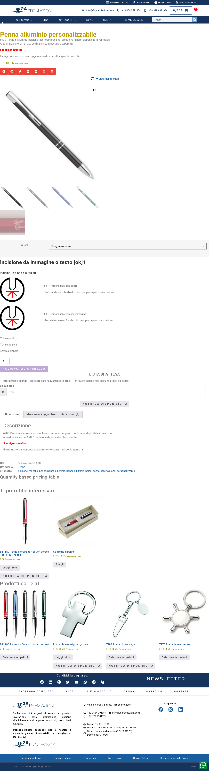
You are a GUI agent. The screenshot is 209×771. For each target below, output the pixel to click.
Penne (21, 467)
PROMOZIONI (164, 2)
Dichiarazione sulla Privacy (175, 758)
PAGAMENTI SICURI (119, 2)
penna (42, 470)
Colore (24, 245)
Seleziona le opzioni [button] (174, 657)
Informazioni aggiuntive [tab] (41, 414)
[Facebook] (161, 709)
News (89, 20)
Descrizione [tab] (12, 414)
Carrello (154, 691)
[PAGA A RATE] (134, 2)
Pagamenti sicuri (63, 758)
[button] (4, 71)
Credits (193, 767)
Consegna (90, 758)
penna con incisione (104, 470)
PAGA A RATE (143, 2)
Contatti (109, 20)
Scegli (60, 564)
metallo (33, 470)
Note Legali (114, 758)
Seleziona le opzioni (15, 657)
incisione (23, 470)
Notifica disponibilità (105, 403)
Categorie (65, 20)
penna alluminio (56, 470)
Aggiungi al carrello (24, 368)
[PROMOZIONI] (155, 2)
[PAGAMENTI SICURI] (107, 2)
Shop (46, 20)
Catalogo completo (36, 691)
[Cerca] (194, 19)
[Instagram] (171, 709)
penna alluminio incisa (78, 470)
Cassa (129, 691)
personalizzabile (126, 470)
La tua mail (7, 386)
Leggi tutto (10, 567)
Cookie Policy (140, 758)
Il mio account (135, 20)
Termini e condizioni (30, 758)
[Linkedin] (180, 709)
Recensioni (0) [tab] (70, 414)
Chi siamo (22, 20)
